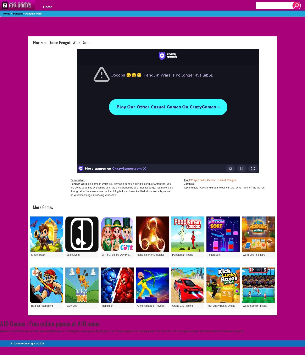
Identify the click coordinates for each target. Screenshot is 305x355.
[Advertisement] (152, 26)
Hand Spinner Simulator (150, 254)
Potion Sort (213, 254)
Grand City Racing (182, 305)
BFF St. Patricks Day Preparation (120, 254)
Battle (203, 180)
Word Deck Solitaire (254, 254)
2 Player (193, 180)
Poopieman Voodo (182, 254)
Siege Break (38, 254)
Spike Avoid (73, 254)
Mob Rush (107, 305)
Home (47, 7)
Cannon (211, 180)
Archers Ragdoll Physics (151, 305)
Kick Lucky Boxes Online (221, 305)
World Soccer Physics (255, 305)
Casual (222, 180)
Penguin (18, 13)
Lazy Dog (71, 305)
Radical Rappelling (42, 305)
